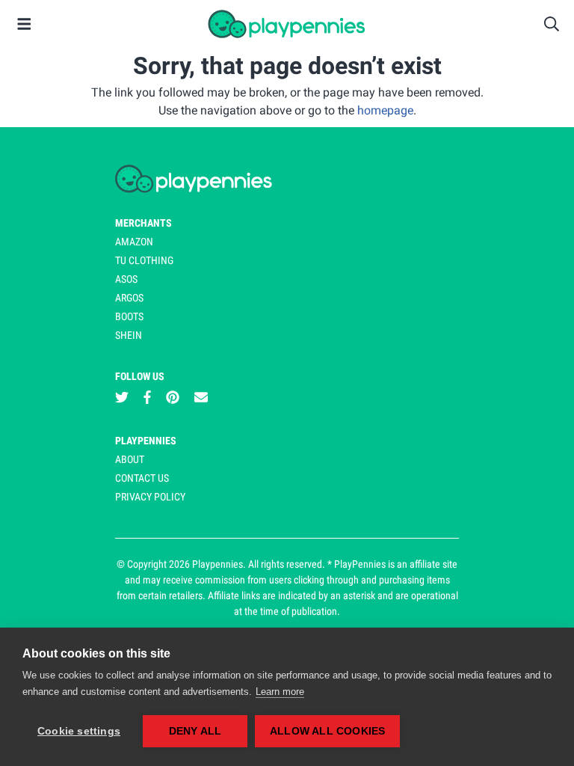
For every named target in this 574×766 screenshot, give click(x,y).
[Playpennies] (287, 24)
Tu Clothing (144, 260)
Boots (129, 316)
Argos (129, 298)
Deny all (195, 731)
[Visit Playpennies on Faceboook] (147, 397)
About (129, 459)
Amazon (134, 242)
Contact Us (142, 478)
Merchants (143, 223)
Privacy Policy (150, 497)
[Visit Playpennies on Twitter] (122, 397)
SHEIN (128, 335)
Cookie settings (78, 731)
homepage (385, 110)
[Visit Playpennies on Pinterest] (172, 397)
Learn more (280, 691)
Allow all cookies (327, 731)
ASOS (126, 279)
